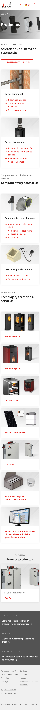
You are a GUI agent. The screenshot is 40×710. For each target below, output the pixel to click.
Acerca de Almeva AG (8, 671)
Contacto (23, 674)
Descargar (4, 681)
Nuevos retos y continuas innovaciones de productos (20, 658)
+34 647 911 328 (10, 690)
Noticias (23, 678)
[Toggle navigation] (36, 5)
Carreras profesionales (9, 674)
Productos (5, 678)
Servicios (23, 671)
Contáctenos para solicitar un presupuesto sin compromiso (15, 622)
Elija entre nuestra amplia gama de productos (18, 640)
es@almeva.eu (10, 693)
